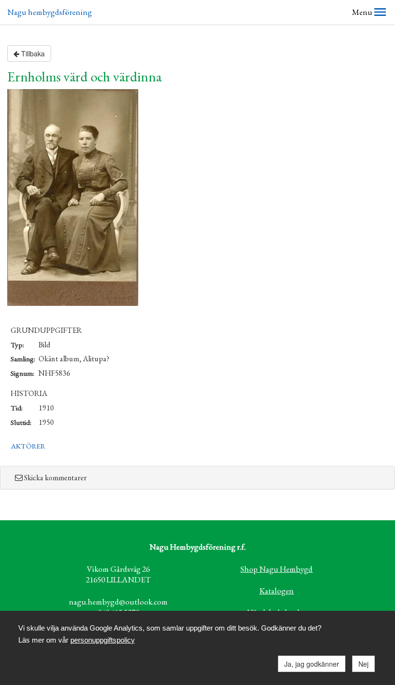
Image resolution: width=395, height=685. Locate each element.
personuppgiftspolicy (102, 640)
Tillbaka (32, 53)
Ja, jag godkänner (311, 664)
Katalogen (276, 590)
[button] (380, 12)
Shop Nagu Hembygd (276, 569)
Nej (363, 664)
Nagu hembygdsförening (49, 12)
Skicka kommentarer (55, 478)
